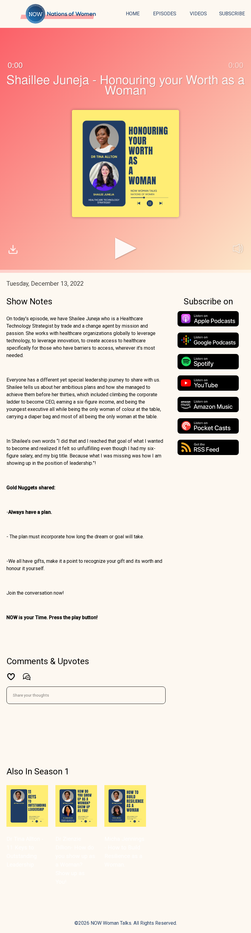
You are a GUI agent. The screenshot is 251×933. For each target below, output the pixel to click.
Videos (198, 14)
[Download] (13, 250)
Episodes (164, 14)
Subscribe (232, 14)
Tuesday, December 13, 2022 (45, 283)
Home (133, 14)
